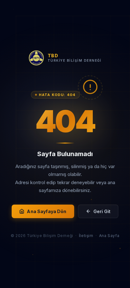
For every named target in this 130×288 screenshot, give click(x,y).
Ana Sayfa (109, 235)
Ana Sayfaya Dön (46, 211)
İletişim (86, 235)
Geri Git (101, 211)
